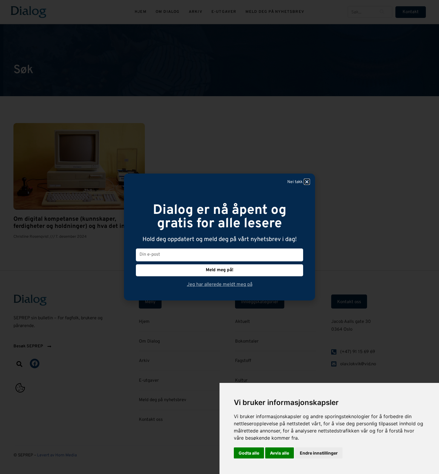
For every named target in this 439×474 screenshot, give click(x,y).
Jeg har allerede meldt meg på (219, 285)
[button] (307, 182)
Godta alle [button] (249, 452)
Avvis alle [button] (279, 452)
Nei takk (295, 182)
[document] (219, 237)
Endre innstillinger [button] (319, 452)
